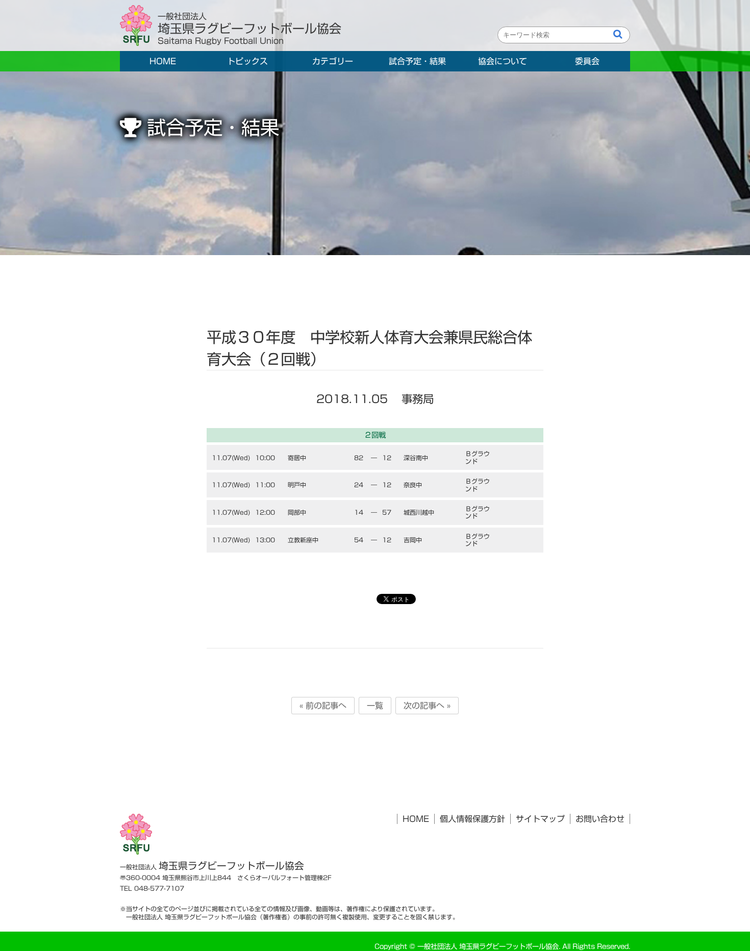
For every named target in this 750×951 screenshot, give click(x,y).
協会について (502, 61)
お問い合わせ (600, 819)
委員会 (587, 61)
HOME (162, 61)
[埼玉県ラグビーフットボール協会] (139, 26)
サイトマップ (540, 819)
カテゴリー (332, 61)
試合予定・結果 (417, 61)
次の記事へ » (427, 706)
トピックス (247, 61)
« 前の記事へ (322, 706)
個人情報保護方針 (472, 819)
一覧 (375, 706)
